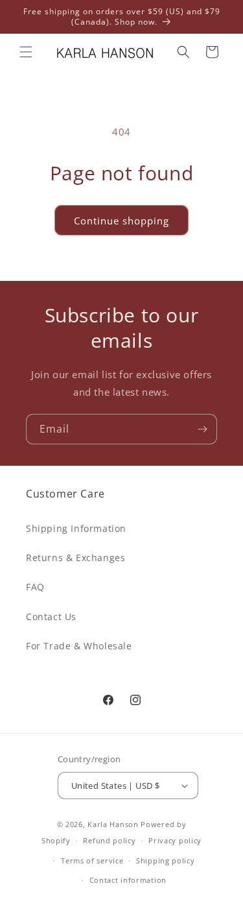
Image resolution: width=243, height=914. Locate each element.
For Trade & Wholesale (79, 646)
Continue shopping (121, 220)
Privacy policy (175, 840)
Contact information (128, 880)
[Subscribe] (202, 429)
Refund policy (109, 840)
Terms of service (92, 860)
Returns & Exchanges (75, 557)
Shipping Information (76, 528)
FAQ (35, 587)
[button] (26, 52)
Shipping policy (165, 860)
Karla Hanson (112, 824)
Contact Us (51, 616)
